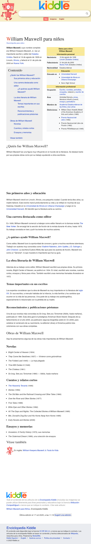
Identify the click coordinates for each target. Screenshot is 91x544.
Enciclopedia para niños (15, 43)
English (61, 19)
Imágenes (53, 19)
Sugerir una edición (63, 515)
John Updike (63, 246)
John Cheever (12, 249)
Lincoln (62, 59)
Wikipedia (74, 533)
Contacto (66, 538)
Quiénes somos (35, 538)
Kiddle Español (12, 538)
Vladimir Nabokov (49, 246)
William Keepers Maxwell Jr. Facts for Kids (40, 450)
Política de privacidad (52, 538)
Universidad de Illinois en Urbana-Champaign (70, 78)
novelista (69, 89)
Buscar (87, 13)
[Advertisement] (45, 28)
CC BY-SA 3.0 (44, 531)
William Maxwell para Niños (18, 508)
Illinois (16, 60)
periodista (77, 89)
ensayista (63, 92)
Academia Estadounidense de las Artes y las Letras (71, 105)
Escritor (62, 89)
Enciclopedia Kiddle (48, 499)
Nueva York (64, 64)
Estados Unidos (72, 59)
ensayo (62, 101)
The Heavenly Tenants (17, 385)
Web (45, 19)
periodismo (71, 101)
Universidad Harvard (69, 74)
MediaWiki (36, 536)
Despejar (82, 14)
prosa (75, 97)
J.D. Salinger (74, 246)
